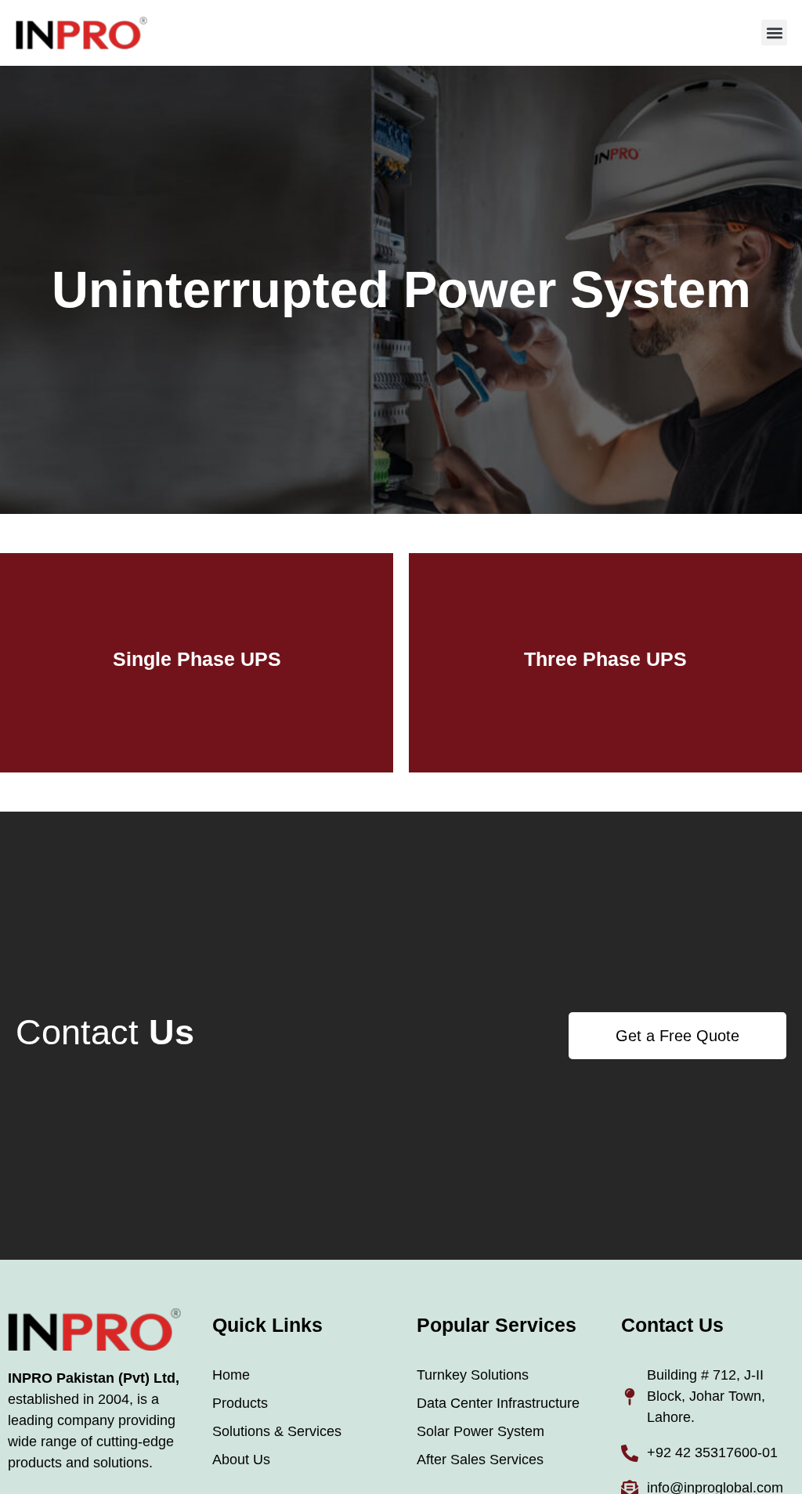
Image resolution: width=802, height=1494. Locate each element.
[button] (774, 32)
